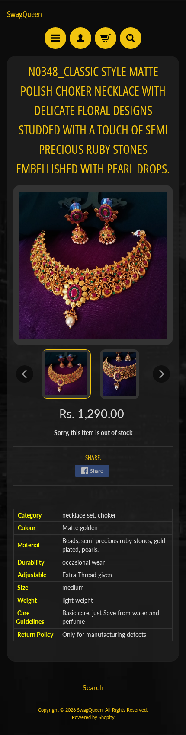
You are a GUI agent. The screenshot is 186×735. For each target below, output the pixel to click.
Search (93, 687)
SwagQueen (24, 14)
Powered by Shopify (93, 717)
